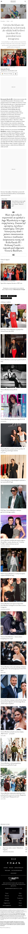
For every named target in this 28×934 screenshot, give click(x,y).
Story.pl (20, 905)
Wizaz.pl (20, 903)
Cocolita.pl (7, 898)
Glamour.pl (7, 895)
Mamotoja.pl (7, 900)
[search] (25, 1)
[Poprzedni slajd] (1, 836)
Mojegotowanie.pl (7, 903)
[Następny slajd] (26, 836)
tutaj (9, 927)
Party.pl (6, 893)
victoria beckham (6, 298)
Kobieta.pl (20, 895)
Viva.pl (20, 900)
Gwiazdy (4, 296)
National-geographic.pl (7, 905)
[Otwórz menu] (1, 1)
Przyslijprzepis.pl (20, 898)
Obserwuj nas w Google (8, 73)
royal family (12, 296)
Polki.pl (20, 893)
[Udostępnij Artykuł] (15, 73)
